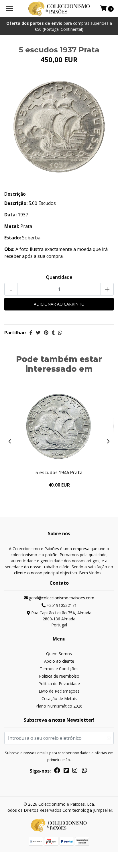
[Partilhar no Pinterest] (46, 332)
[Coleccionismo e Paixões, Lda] (59, 8)
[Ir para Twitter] (66, 771)
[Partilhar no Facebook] (31, 332)
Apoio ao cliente (59, 661)
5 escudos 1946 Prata (59, 472)
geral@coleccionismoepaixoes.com (61, 598)
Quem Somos (59, 653)
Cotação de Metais (59, 698)
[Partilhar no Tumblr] (53, 332)
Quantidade (59, 277)
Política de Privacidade (59, 683)
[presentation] (10, 441)
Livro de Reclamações (59, 691)
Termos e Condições (59, 668)
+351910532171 (61, 605)
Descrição (15, 194)
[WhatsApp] (84, 771)
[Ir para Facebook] (57, 771)
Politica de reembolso (59, 676)
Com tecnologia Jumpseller (87, 810)
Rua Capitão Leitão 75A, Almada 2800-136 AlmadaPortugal (60, 619)
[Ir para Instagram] (74, 771)
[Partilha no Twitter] (38, 332)
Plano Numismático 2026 (59, 706)
